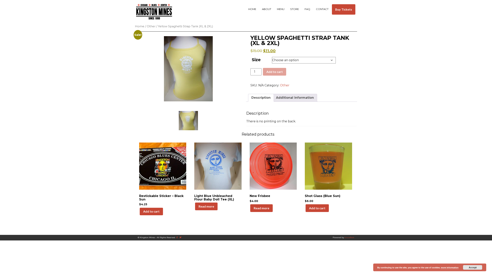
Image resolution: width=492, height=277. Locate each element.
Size (256, 59)
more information (450, 267)
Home (252, 9)
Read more (206, 206)
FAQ (307, 9)
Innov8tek (349, 237)
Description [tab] (261, 97)
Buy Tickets (343, 9)
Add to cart (274, 71)
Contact (322, 9)
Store (294, 9)
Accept (473, 267)
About (266, 9)
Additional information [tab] (295, 97)
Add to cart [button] (151, 211)
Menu (280, 9)
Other (151, 26)
